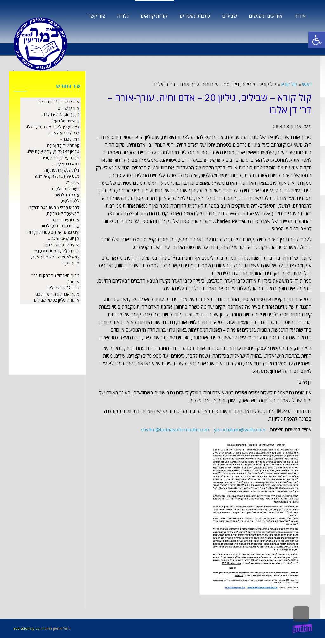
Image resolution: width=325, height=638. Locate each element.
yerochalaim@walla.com (239, 429)
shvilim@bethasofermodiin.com (175, 429)
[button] (316, 40)
